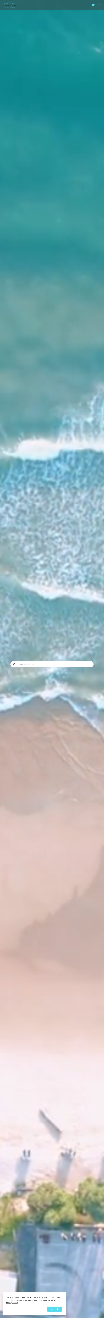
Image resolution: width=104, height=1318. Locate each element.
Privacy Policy (12, 1302)
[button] (93, 5)
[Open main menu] (99, 5)
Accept (54, 1309)
